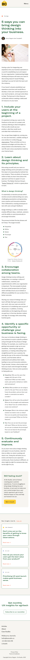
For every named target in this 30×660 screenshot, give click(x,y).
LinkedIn (4, 643)
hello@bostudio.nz (8, 638)
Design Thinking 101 (7, 183)
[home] (4, 3)
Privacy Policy (14, 652)
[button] (25, 3)
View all (19, 521)
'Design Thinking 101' (17, 261)
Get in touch (10, 502)
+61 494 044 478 (7, 641)
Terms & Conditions (14, 654)
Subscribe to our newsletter (15, 612)
